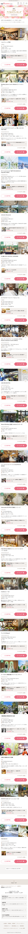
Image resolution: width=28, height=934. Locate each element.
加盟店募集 (22, 925)
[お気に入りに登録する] (25, 40)
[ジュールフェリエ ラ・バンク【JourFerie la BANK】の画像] (14, 456)
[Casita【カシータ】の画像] (14, 583)
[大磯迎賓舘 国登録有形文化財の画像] (14, 708)
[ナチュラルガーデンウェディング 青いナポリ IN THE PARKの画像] (14, 120)
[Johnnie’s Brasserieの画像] (14, 207)
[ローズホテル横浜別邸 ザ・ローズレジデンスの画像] (14, 666)
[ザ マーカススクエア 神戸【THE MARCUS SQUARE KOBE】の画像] (14, 163)
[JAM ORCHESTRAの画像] (14, 375)
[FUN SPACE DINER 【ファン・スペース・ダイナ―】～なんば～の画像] (14, 541)
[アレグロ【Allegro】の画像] (14, 625)
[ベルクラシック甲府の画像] (14, 34)
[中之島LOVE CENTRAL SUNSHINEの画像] (14, 248)
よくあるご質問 (22, 928)
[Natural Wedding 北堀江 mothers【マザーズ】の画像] (14, 416)
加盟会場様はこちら (15, 925)
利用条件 (13, 923)
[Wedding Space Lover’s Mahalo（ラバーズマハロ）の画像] (14, 76)
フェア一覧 (21, 64)
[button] (14, 897)
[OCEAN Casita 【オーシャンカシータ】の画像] (14, 791)
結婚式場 (18, 886)
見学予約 (8, 64)
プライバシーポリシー (20, 923)
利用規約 (9, 923)
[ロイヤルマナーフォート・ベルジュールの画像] (14, 289)
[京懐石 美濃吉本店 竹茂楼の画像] (14, 749)
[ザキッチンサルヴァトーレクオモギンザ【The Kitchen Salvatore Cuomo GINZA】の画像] (14, 331)
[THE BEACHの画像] (14, 831)
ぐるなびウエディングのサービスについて (10, 928)
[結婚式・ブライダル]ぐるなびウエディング (8, 886)
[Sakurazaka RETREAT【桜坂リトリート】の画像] (14, 499)
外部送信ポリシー (7, 925)
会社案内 (5, 923)
